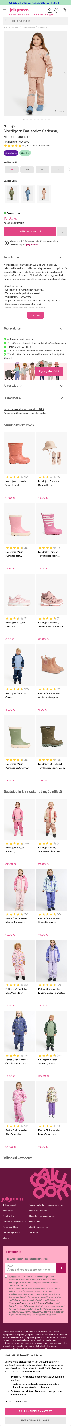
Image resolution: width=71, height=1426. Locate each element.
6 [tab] (42, 119)
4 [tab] (34, 119)
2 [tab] (27, 119)
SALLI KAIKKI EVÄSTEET (35, 1411)
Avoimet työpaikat (12, 1232)
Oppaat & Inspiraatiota (14, 1221)
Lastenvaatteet (11, 27)
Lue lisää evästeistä (16, 1401)
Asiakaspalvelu (10, 1205)
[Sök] (7, 20)
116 (57, 169)
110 (42, 169)
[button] (5, 10)
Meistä (6, 1238)
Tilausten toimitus (38, 1210)
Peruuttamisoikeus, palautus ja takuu (47, 1205)
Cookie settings (10, 1227)
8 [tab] (49, 119)
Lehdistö (33, 1232)
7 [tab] (45, 119)
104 (27, 169)
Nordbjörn (10, 126)
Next (64, 73)
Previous (6, 73)
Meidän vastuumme (38, 1227)
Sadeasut (42, 27)
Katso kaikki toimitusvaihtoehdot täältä (25, 413)
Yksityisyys (34, 1221)
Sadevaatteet (28, 27)
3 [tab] (31, 119)
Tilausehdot (9, 1210)
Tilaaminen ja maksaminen (41, 1216)
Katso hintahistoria (14, 222)
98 (12, 169)
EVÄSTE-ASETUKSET (35, 1420)
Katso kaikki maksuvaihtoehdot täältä (24, 409)
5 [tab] (38, 119)
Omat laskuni (9, 1216)
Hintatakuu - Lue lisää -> (20, 346)
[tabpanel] (35, 73)
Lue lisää (35, 315)
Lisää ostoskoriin (30, 231)
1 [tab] (23, 119)
